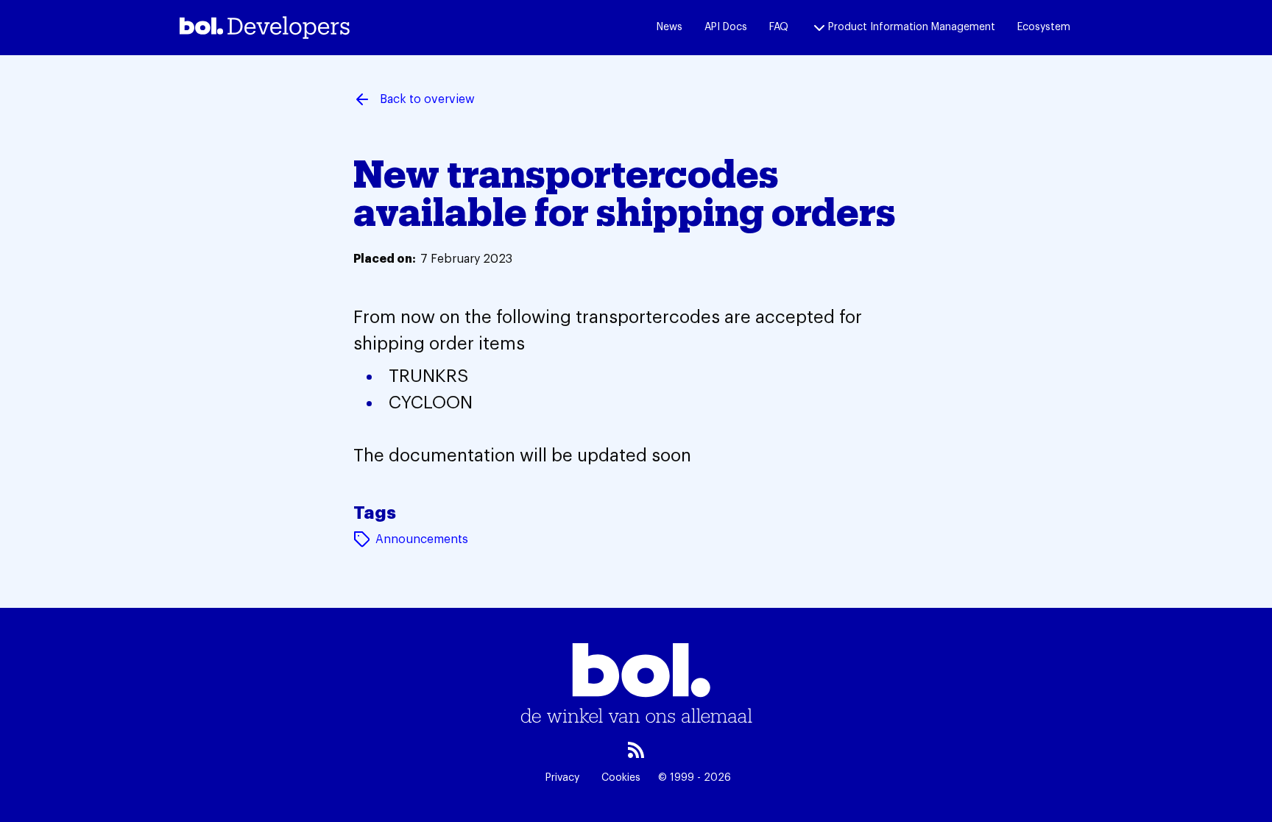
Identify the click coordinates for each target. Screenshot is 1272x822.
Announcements (421, 539)
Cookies (620, 778)
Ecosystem (1043, 27)
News (669, 27)
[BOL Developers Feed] (636, 750)
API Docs (725, 27)
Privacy (562, 778)
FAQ (778, 27)
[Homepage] (265, 27)
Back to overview (427, 99)
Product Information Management (911, 27)
